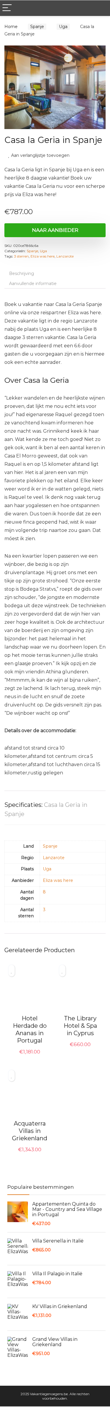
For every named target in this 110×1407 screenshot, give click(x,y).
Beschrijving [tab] (21, 274)
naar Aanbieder (55, 231)
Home (11, 26)
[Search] (101, 8)
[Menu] (7, 8)
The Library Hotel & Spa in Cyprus (80, 1026)
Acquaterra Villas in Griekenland (29, 1131)
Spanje (35, 26)
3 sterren (21, 257)
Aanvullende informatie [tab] (33, 284)
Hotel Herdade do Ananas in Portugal (30, 1030)
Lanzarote (65, 257)
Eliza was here (43, 257)
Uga (59, 26)
